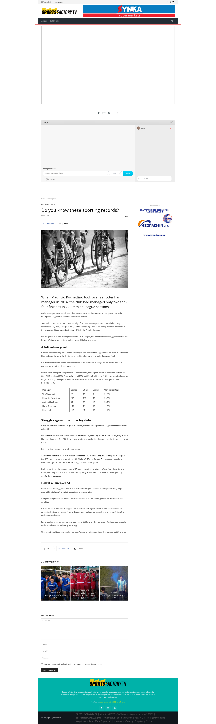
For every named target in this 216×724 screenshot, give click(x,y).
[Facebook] (167, 2)
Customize (51, 179)
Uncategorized (52, 199)
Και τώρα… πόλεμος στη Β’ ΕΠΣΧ (114, 596)
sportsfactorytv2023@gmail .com (112, 702)
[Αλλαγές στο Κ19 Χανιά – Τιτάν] (55, 583)
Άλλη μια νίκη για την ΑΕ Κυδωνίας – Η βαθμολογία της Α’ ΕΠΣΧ (84, 595)
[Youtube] (173, 2)
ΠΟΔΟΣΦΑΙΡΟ (55, 592)
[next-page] (46, 604)
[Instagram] (170, 2)
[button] (172, 21)
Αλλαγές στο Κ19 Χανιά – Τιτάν (55, 596)
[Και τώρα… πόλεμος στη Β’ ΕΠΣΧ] (114, 583)
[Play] (99, 113)
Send (128, 173)
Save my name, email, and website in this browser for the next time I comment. (73, 664)
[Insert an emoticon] (108, 173)
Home (43, 199)
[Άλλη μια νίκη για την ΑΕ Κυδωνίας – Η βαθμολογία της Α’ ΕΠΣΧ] (84, 583)
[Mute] (109, 113)
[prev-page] (42, 604)
